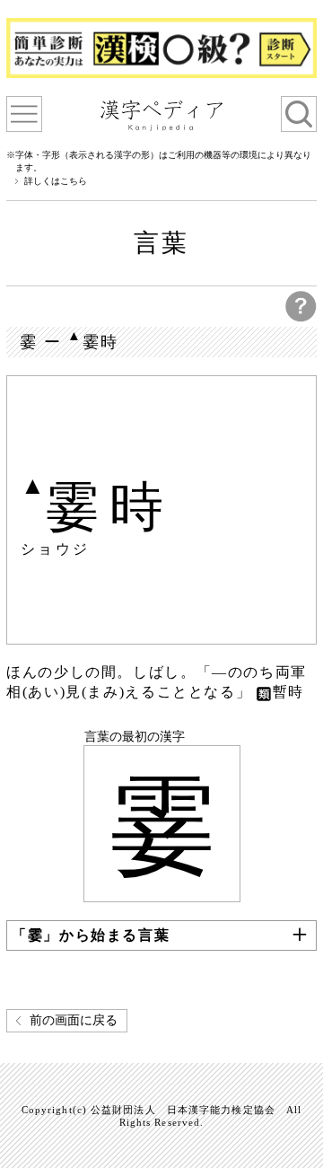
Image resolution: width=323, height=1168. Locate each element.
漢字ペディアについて (24, 114)
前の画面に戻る (74, 1020)
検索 (299, 114)
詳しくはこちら (55, 181)
